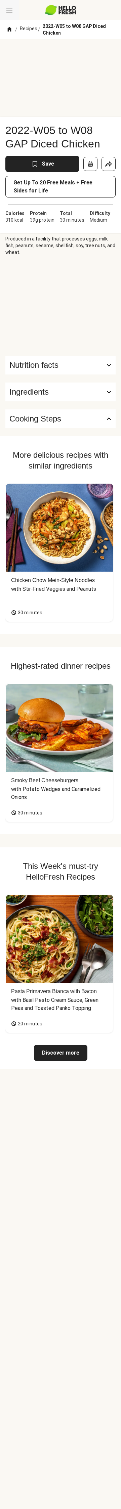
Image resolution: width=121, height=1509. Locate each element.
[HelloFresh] (60, 10)
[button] (60, 392)
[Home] (9, 29)
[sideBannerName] (60, 306)
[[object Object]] (90, 164)
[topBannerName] (60, 51)
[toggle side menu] (9, 10)
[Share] (109, 164)
